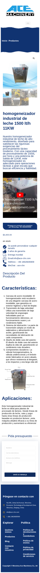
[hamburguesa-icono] (28, 23)
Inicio (4, 41)
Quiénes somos (9, 531)
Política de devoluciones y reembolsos (29, 533)
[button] (34, 58)
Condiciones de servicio (29, 555)
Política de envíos (28, 542)
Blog (7, 541)
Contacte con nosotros (9, 548)
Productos (14, 41)
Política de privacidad (28, 548)
